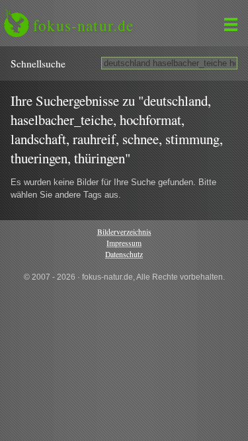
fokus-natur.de (83, 25)
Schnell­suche (38, 63)
